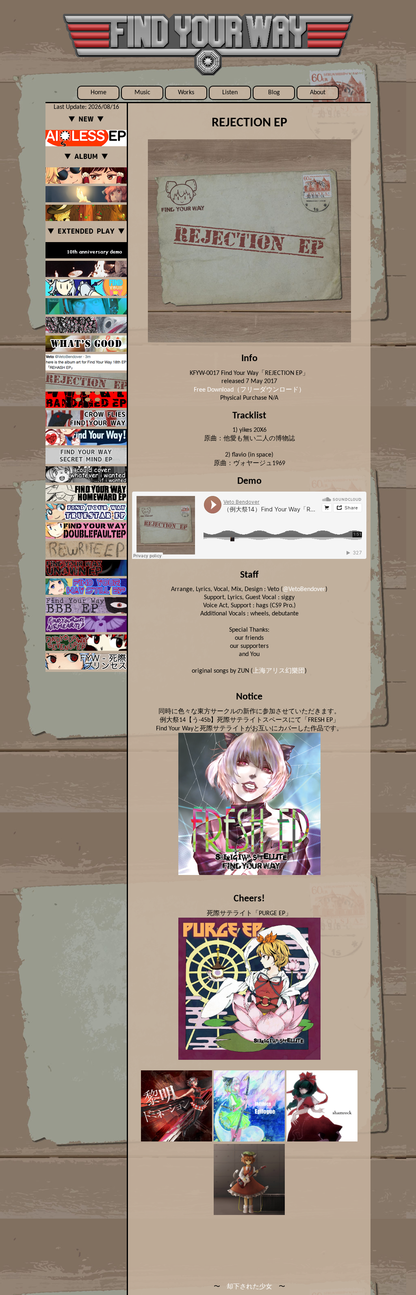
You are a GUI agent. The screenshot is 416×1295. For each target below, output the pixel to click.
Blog (274, 92)
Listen (230, 92)
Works (186, 92)
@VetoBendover (304, 589)
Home (98, 92)
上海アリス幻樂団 (279, 671)
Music (142, 92)
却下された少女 (249, 1287)
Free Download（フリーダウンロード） (249, 390)
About (317, 92)
